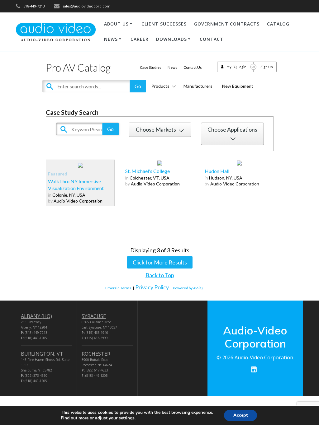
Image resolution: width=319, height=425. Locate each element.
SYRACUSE (94, 316)
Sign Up (266, 67)
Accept (240, 415)
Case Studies (150, 67)
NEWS (111, 39)
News (172, 67)
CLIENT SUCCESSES (164, 24)
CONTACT (211, 39)
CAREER (140, 39)
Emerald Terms (118, 288)
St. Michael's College (147, 171)
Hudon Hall (217, 171)
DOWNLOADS (171, 39)
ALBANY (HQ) (36, 316)
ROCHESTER (96, 353)
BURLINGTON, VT (42, 353)
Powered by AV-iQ (188, 288)
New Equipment (237, 86)
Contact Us (192, 67)
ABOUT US (116, 24)
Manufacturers (197, 86)
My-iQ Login (236, 67)
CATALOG (278, 24)
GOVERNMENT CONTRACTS (226, 24)
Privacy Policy (152, 287)
